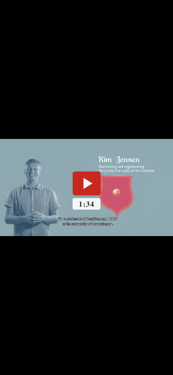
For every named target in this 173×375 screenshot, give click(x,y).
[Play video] (86, 183)
